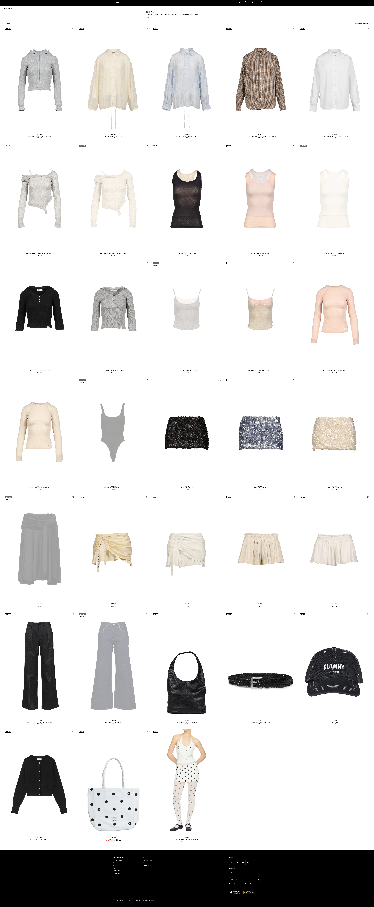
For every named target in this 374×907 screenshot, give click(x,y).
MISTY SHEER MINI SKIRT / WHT (187, 605)
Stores (114, 863)
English (126, 900)
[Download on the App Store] (235, 892)
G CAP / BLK (334, 722)
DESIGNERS (140, 3)
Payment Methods (147, 860)
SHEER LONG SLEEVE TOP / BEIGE (39, 488)
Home (5, 8)
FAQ (144, 857)
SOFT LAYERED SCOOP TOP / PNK (260, 253)
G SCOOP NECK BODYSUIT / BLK (113, 488)
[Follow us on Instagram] (232, 862)
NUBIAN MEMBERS (194, 3)
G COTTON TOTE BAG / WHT (113, 839)
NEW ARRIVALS (129, 3)
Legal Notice (116, 868)
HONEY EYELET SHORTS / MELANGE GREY (261, 605)
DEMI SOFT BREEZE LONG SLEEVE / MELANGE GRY (39, 253)
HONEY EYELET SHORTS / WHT (334, 605)
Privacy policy (248, 883)
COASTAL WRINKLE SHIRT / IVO (113, 136)
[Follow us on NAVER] (248, 862)
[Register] (258, 879)
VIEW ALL (148, 17)
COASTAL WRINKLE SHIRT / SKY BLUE (187, 136)
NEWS (176, 3)
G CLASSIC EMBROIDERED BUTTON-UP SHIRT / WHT (334, 136)
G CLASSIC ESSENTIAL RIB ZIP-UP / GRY (39, 136)
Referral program (117, 860)
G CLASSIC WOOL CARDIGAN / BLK (39, 839)
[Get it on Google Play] (248, 892)
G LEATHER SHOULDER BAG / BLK (187, 722)
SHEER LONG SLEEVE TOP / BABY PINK (334, 370)
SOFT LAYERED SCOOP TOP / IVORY (334, 253)
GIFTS (163, 3)
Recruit (115, 865)
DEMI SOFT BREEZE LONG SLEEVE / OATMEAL (113, 253)
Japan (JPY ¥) (117, 900)
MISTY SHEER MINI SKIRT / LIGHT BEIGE (113, 605)
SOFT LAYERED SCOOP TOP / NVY (187, 253)
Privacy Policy (116, 873)
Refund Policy (146, 865)
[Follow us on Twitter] (237, 862)
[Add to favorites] (73, 28)
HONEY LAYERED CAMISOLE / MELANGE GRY (261, 370)
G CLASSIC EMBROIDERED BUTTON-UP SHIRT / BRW (261, 136)
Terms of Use (116, 870)
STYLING (183, 3)
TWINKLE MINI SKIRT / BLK (187, 488)
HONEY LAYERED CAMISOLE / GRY (187, 370)
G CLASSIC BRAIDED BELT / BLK (261, 722)
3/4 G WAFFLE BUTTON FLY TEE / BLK (39, 370)
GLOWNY (39, 134)
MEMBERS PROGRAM (119, 857)
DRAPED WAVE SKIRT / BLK (39, 605)
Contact (145, 868)
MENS (148, 3)
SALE (169, 3)
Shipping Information (148, 863)
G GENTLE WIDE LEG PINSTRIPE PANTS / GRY (39, 722)
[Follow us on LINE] (242, 862)
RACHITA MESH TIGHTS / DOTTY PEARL (187, 839)
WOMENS (156, 3)
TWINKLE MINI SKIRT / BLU (260, 488)
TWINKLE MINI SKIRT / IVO (334, 488)
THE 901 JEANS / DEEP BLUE (113, 722)
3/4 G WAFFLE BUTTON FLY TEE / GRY (113, 370)
